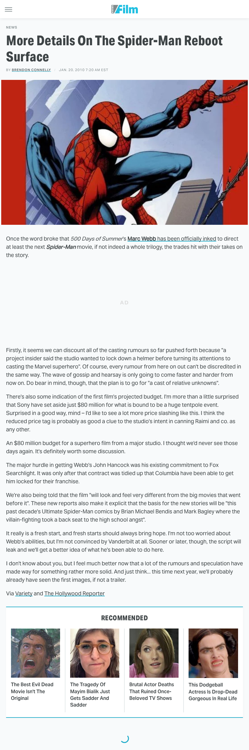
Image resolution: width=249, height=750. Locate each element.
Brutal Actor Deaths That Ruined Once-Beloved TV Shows (151, 691)
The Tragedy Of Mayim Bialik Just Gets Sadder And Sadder (90, 694)
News (11, 27)
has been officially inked (172, 238)
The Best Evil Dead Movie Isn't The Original (32, 691)
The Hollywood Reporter (74, 593)
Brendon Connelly (31, 70)
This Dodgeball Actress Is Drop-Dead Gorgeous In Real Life (213, 692)
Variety (23, 593)
